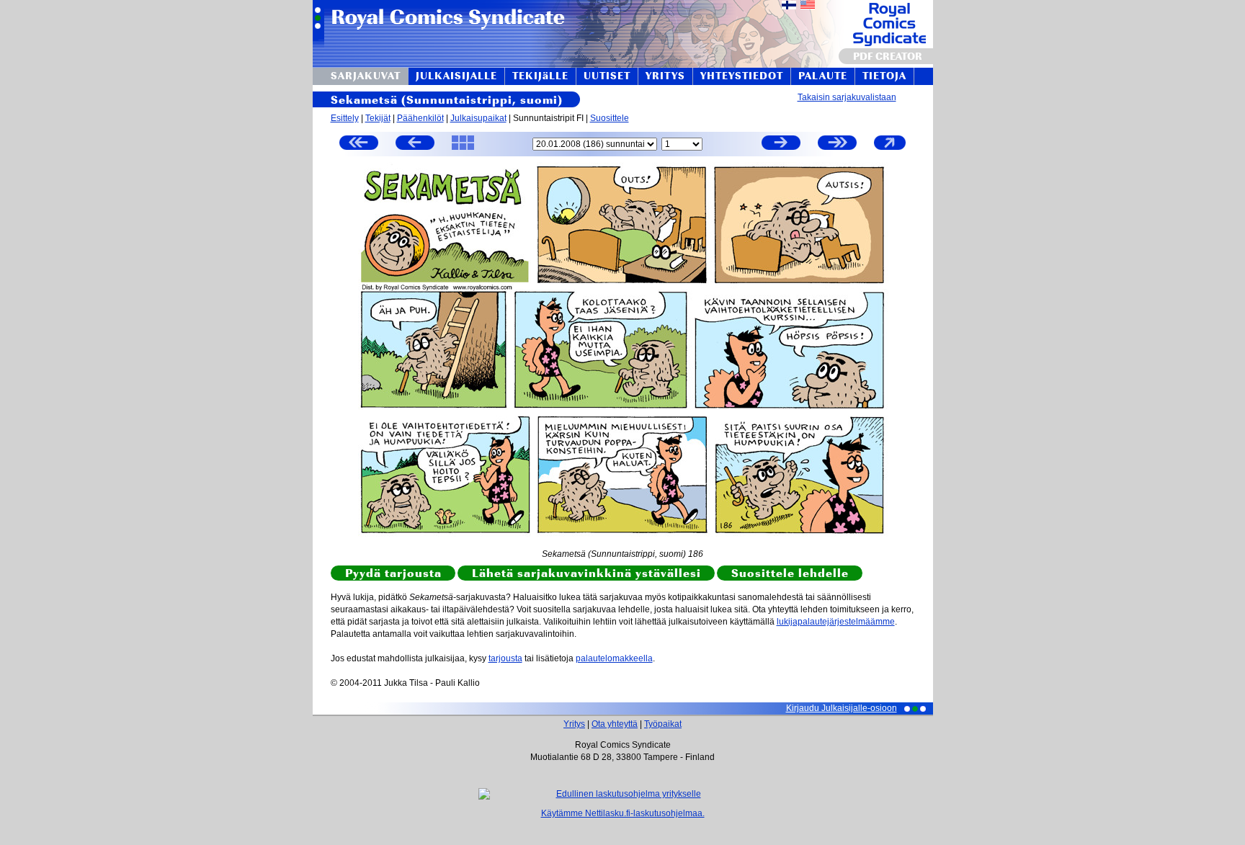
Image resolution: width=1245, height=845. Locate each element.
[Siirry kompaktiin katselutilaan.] (889, 149)
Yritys (574, 724)
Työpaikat (663, 724)
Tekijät (378, 118)
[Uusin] (837, 144)
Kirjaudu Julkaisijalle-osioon (841, 708)
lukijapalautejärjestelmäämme (836, 622)
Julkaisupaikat (478, 118)
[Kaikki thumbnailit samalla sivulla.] (463, 149)
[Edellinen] (415, 144)
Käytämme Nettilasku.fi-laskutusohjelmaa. (623, 813)
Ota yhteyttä (615, 724)
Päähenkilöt (420, 118)
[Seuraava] (781, 144)
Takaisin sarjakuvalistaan (847, 97)
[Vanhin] (359, 144)
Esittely (345, 118)
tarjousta (505, 658)
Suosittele (609, 118)
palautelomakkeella (614, 658)
